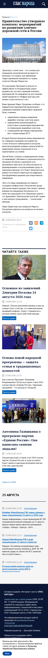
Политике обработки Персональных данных (20, 647)
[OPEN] (5, 4)
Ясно (7, 653)
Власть (14, 17)
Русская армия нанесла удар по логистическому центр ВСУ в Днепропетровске (17, 569)
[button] (31, 223)
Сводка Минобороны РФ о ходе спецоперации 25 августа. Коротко (19, 540)
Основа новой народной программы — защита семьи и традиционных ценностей (21, 364)
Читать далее (9, 318)
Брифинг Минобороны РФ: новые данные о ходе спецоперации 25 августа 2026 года (23, 513)
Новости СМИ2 (9, 482)
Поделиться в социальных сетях (14, 225)
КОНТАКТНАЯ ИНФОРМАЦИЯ (18, 625)
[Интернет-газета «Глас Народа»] (24, 4)
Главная (6, 17)
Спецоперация (30, 508)
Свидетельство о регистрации (18, 599)
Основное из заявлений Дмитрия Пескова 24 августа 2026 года (21, 292)
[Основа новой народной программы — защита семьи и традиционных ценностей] (24, 337)
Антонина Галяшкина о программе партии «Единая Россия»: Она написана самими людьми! (21, 440)
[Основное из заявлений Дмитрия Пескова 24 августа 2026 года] (24, 268)
